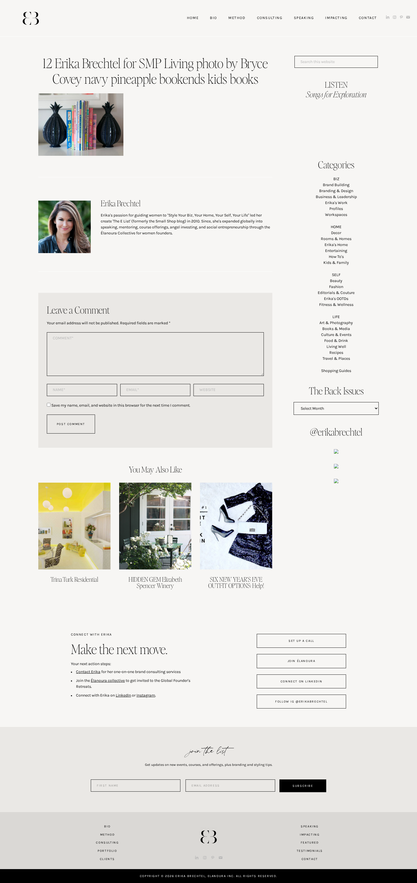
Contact (310, 859)
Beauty (336, 280)
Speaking (310, 826)
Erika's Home (336, 244)
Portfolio (107, 851)
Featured (310, 842)
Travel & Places (336, 358)
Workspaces (336, 214)
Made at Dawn (208, 828)
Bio (107, 826)
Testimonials (310, 851)
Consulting (107, 842)
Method (107, 834)
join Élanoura (301, 661)
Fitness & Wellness (336, 304)
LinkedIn (123, 695)
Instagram (145, 695)
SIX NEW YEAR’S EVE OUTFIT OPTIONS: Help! (236, 582)
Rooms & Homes (336, 238)
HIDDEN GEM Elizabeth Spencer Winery (155, 582)
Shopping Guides (336, 370)
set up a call (301, 641)
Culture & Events (336, 334)
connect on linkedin (301, 681)
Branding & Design (336, 190)
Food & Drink (336, 340)
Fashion (336, 286)
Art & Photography (336, 322)
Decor (336, 232)
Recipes (336, 352)
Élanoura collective (108, 680)
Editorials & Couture (336, 292)
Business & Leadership (336, 196)
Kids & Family (336, 262)
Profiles (336, 208)
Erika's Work (336, 202)
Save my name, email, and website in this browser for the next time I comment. (120, 405)
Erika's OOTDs (336, 298)
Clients (107, 859)
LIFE (336, 316)
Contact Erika (88, 671)
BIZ (336, 178)
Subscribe (302, 786)
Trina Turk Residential (74, 579)
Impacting (309, 834)
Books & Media (336, 328)
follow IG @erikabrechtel (301, 701)
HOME (336, 226)
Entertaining (336, 250)
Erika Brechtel (31, 18)
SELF (336, 274)
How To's (336, 256)
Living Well (336, 346)
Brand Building (336, 184)
